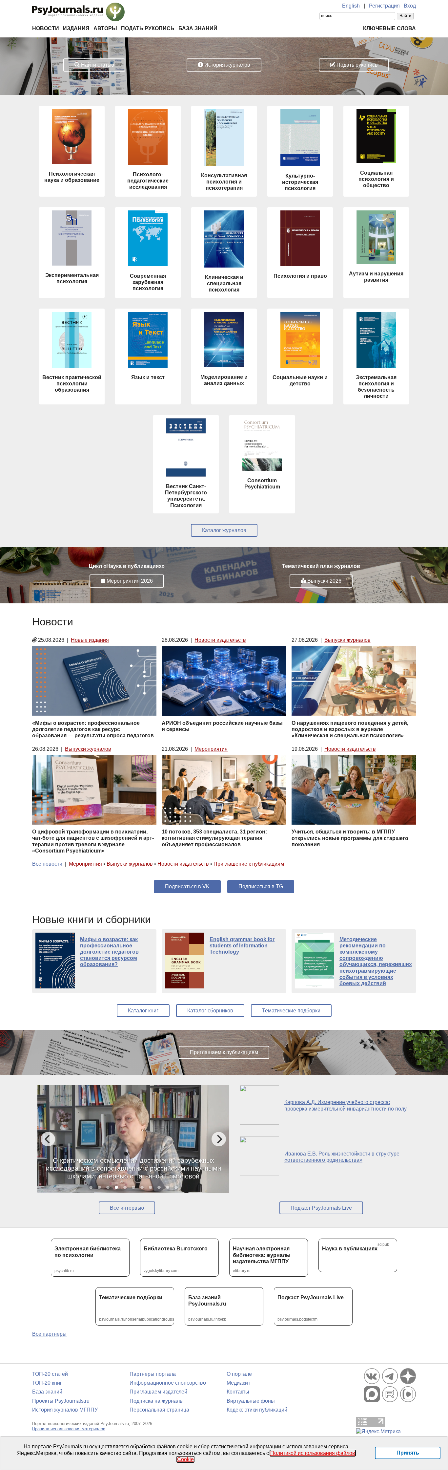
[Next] (219, 1139)
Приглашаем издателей (158, 1391)
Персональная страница (159, 1410)
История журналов (226, 65)
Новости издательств (220, 640)
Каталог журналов (224, 530)
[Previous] (48, 1139)
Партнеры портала (153, 1374)
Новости (45, 28)
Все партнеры (49, 1334)
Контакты (238, 1391)
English (351, 6)
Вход (410, 6)
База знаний (197, 28)
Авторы (105, 28)
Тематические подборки (291, 1010)
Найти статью (97, 65)
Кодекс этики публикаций (257, 1410)
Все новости (47, 864)
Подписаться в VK (187, 886)
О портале (239, 1374)
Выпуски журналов (347, 640)
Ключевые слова (389, 28)
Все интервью (127, 1208)
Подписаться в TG (260, 886)
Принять (408, 1453)
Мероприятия (211, 749)
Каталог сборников (210, 1010)
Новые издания (90, 640)
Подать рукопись (147, 28)
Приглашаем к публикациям (224, 1052)
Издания (76, 28)
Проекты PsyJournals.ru (61, 1401)
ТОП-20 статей (50, 1374)
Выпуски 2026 (323, 581)
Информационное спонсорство (168, 1383)
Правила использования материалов (68, 1428)
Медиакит (238, 1383)
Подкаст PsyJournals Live (321, 1208)
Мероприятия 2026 (129, 581)
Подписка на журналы (157, 1401)
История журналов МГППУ (65, 1410)
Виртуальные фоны (251, 1401)
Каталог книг (143, 1010)
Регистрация (384, 6)
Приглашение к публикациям (249, 864)
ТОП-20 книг (47, 1383)
